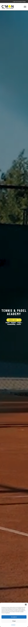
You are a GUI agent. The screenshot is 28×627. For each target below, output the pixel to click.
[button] (26, 604)
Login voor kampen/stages (19, 1)
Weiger (14, 621)
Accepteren (14, 617)
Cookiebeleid (13, 624)
